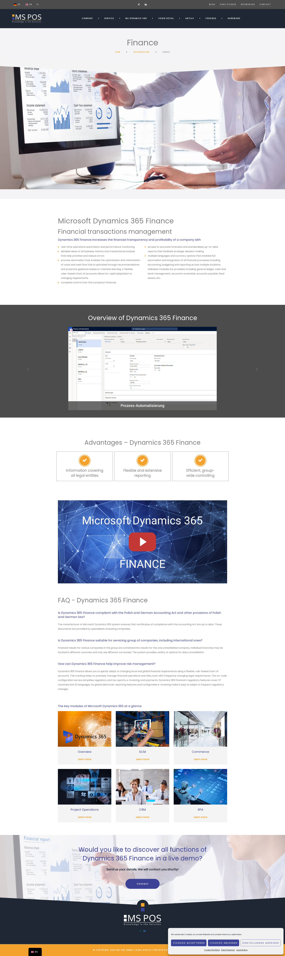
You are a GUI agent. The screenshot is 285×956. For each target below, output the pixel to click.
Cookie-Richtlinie (212, 950)
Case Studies (228, 4)
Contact (265, 4)
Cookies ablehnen (224, 942)
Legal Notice (241, 950)
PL (38, 4)
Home (117, 52)
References (248, 4)
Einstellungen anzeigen (261, 942)
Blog (212, 4)
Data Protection (228, 950)
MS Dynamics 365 (141, 52)
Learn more (84, 759)
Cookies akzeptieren (189, 942)
